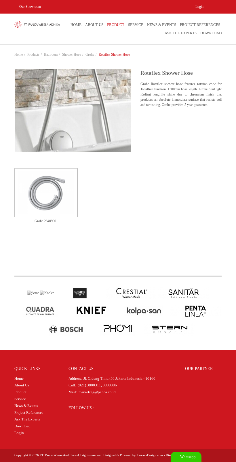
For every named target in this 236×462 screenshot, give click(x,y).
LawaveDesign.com (150, 455)
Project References (200, 25)
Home (76, 25)
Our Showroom (29, 7)
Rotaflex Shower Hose (114, 55)
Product (115, 25)
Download (211, 33)
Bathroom (51, 55)
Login (199, 7)
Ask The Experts (181, 33)
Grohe (89, 55)
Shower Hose (71, 55)
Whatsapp (187, 456)
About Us (94, 25)
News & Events (161, 25)
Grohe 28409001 (46, 221)
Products (33, 55)
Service (135, 25)
